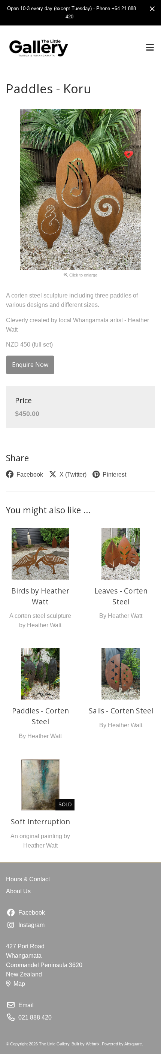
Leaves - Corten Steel (121, 596)
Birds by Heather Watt (40, 596)
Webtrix (93, 1044)
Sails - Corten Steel (121, 711)
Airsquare (133, 1044)
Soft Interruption (40, 821)
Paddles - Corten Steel (40, 716)
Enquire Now (30, 364)
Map (19, 984)
